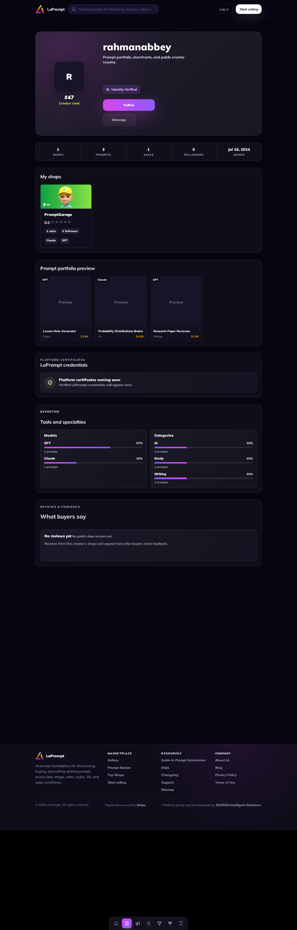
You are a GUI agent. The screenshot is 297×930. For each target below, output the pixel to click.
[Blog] (138, 923)
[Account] (148, 923)
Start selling (117, 782)
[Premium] (170, 923)
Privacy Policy (226, 775)
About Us (222, 760)
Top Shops (116, 775)
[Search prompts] (74, 9)
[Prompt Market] (127, 923)
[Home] (116, 923)
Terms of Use (225, 782)
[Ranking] (159, 923)
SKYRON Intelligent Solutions (238, 805)
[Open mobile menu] (181, 923)
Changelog (169, 775)
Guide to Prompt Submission (183, 760)
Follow (129, 105)
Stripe (141, 805)
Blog (218, 768)
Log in (224, 9)
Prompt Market (119, 768)
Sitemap (167, 790)
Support (167, 782)
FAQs (165, 768)
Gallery (113, 760)
